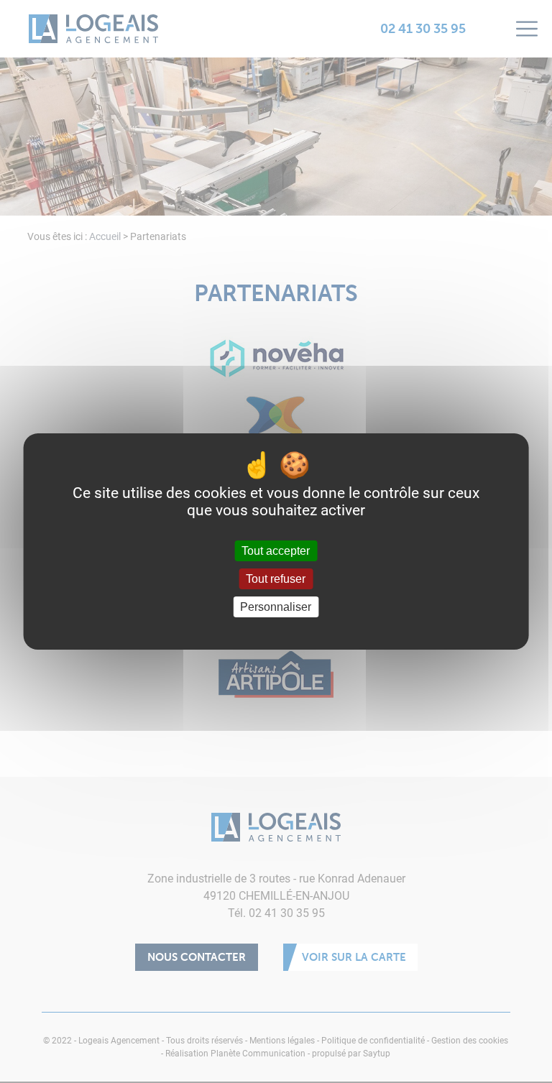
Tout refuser (275, 579)
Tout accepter (276, 551)
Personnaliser (275, 607)
